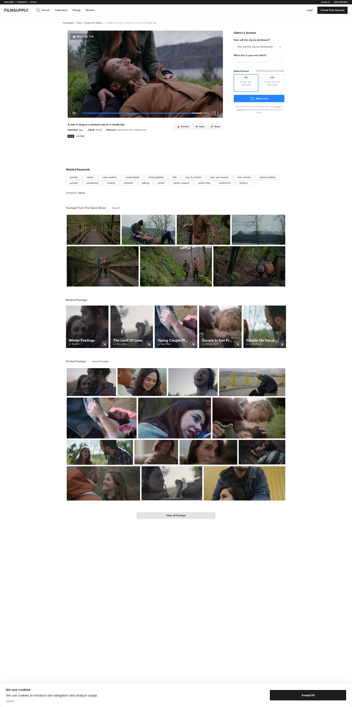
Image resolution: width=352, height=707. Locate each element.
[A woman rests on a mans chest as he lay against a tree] (172, 483)
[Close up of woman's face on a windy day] (208, 452)
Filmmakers (68, 23)
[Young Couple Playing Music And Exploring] (102, 418)
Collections (61, 10)
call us (277, 106)
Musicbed (9, 2)
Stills (33, 2)
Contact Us (325, 2)
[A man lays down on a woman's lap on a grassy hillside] (148, 230)
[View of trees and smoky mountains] (258, 230)
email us (240, 109)
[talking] (145, 183)
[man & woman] (193, 177)
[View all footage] (100, 361)
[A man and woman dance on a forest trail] (176, 266)
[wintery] (243, 183)
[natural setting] (267, 177)
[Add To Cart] (116, 240)
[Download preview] (93, 391)
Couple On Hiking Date (94, 23)
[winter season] (181, 183)
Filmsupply (22, 2)
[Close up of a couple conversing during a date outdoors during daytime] (142, 382)
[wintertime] (224, 183)
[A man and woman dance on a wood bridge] (103, 266)
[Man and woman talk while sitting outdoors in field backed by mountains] (100, 452)
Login (310, 10)
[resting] (111, 183)
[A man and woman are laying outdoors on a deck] (262, 452)
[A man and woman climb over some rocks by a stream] (203, 230)
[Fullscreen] (216, 113)
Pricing (76, 10)
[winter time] (204, 183)
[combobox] (259, 62)
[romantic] (128, 183)
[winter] (90, 177)
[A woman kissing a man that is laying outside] (248, 418)
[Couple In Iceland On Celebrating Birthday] (244, 483)
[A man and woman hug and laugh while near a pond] (91, 382)
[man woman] (244, 177)
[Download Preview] (97, 240)
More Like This (85, 36)
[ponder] (74, 177)
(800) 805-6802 (341, 2)
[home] (18, 10)
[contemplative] (156, 177)
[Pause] (74, 113)
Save (107, 240)
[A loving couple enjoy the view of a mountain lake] (252, 382)
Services (90, 10)
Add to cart (262, 98)
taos (79, 23)
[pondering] (92, 183)
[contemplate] (132, 177)
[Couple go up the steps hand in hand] (249, 266)
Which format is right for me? (270, 70)
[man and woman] (219, 177)
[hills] (175, 177)
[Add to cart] (112, 391)
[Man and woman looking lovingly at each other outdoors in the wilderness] (103, 483)
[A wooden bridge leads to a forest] (93, 230)
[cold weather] (110, 177)
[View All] (116, 208)
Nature (81, 192)
